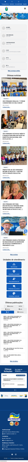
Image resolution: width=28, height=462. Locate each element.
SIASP (8, 458)
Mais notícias (14, 254)
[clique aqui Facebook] (12, 454)
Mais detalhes (14, 361)
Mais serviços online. (14, 70)
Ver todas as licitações (18, 370)
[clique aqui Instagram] (15, 454)
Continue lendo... (6, 107)
